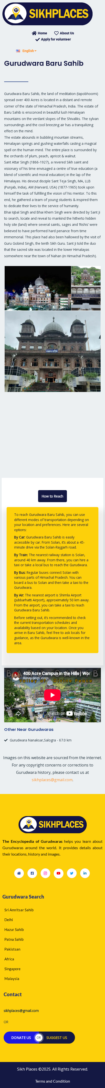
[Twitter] (72, 873)
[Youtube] (58, 873)
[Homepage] (19, 873)
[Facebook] (32, 873)
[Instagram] (45, 873)
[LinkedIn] (85, 873)
